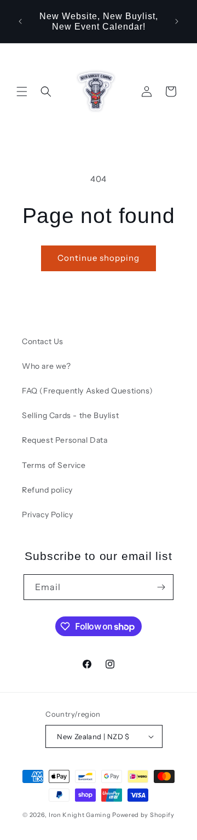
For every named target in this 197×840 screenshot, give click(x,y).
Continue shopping (98, 258)
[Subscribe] (161, 587)
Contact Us (42, 341)
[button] (22, 91)
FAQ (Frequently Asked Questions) (87, 391)
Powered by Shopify (143, 815)
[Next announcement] (177, 21)
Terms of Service (54, 465)
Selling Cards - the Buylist (70, 415)
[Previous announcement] (20, 21)
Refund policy (47, 490)
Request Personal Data (65, 440)
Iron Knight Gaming (80, 815)
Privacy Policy (47, 514)
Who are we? (46, 366)
